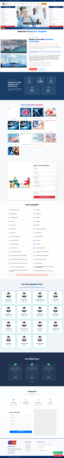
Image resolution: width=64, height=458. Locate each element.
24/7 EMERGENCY (59, 455)
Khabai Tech (23, 456)
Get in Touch (28, 450)
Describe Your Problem (37, 185)
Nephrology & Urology (13, 144)
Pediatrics (50, 144)
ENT (13, 157)
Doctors (31, 3)
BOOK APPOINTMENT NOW (44, 197)
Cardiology (51, 118)
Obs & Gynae (51, 131)
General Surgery (13, 131)
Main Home (27, 443)
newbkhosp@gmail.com (38, 405)
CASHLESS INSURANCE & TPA (56, 26)
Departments (23, 3)
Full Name (35, 168)
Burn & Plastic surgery (26, 144)
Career (35, 3)
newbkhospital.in (50, 404)
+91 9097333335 (26, 404)
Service (27, 3)
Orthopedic (38, 131)
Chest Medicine (25, 118)
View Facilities (42, 69)
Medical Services (28, 447)
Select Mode (35, 192)
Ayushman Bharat (8, 26)
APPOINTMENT (44, 3)
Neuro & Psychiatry (38, 118)
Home (15, 3)
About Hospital (28, 445)
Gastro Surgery (26, 131)
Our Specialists (28, 446)
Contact (38, 3)
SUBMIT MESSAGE (21, 431)
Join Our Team (28, 449)
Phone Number (36, 172)
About (18, 3)
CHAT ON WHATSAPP (58, 452)
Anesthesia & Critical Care (38, 144)
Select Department (36, 181)
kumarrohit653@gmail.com (43, 450)
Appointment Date (36, 176)
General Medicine (13, 118)
